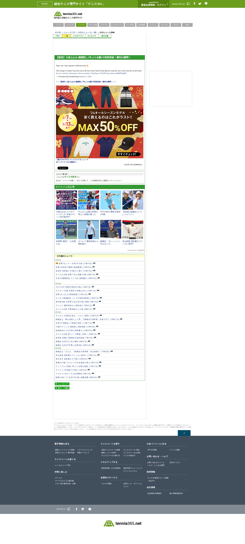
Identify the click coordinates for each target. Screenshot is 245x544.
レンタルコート (117, 25)
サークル (164, 25)
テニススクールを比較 (131, 453)
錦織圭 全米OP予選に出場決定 (73, 345)
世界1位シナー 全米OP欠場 (75, 263)
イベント (153, 25)
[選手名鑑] (104, 36)
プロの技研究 (115, 468)
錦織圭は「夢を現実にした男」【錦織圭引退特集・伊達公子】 (88, 319)
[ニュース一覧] (66, 36)
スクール (104, 25)
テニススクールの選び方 (110, 456)
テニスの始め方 (129, 456)
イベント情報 (174, 450)
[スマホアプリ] (78, 36)
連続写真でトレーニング (132, 468)
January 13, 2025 (85, 77)
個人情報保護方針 (176, 493)
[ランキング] (91, 36)
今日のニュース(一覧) (87, 32)
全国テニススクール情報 (110, 450)
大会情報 (141, 25)
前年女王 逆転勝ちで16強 (72, 359)
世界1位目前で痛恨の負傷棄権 (74, 267)
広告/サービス (174, 462)
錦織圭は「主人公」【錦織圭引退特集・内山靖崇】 (83, 352)
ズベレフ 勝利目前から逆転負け (74, 305)
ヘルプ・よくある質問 (155, 465)
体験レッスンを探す (109, 453)
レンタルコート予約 (62, 465)
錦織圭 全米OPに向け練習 (71, 341)
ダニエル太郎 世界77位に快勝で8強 (76, 275)
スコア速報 (70, 450)
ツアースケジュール (85, 450)
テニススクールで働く (131, 450)
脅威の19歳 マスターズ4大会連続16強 (77, 363)
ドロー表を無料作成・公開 (65, 484)
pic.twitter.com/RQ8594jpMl (116, 73)
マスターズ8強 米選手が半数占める (76, 291)
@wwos (59, 73)
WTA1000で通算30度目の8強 (73, 287)
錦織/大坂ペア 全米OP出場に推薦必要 (77, 377)
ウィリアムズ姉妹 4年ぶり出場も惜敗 (77, 366)
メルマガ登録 (106, 484)
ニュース (81, 25)
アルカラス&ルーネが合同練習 (73, 374)
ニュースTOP (70, 32)
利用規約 (158, 493)
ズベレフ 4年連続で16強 (71, 370)
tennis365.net (61, 509)
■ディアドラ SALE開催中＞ (66, 162)
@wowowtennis (84, 73)
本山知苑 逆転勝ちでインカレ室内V (76, 355)
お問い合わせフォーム (155, 462)
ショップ (69, 25)
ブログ (176, 25)
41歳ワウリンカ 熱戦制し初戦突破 (76, 327)
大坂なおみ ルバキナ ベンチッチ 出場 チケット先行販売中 (65, 214)
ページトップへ (184, 433)
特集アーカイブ (83, 453)
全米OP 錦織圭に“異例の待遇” (74, 323)
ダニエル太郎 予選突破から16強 (74, 309)
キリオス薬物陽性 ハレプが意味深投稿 (77, 298)
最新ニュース (60, 450)
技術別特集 (105, 468)
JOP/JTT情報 (152, 450)
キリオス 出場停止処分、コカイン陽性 (77, 316)
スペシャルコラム (130, 471)
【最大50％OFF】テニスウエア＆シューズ (72, 160)
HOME (58, 32)
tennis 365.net (178, 4)
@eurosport (73, 73)
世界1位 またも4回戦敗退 (72, 294)
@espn (65, 73)
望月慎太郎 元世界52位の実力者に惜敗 (77, 302)
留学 (187, 25)
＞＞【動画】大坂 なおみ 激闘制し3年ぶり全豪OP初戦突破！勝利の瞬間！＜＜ (86, 82)
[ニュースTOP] (57, 36)
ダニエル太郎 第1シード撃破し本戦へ (76, 334)
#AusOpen (94, 73)
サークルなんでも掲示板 (64, 481)
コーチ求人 (130, 25)
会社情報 (150, 493)
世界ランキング (61, 453)
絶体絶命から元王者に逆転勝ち (74, 330)
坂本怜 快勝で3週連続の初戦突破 (74, 338)
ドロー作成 (92, 25)
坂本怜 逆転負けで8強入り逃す (74, 271)
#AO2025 (103, 73)
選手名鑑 (71, 453)
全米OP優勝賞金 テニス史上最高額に (76, 278)
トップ (58, 25)
